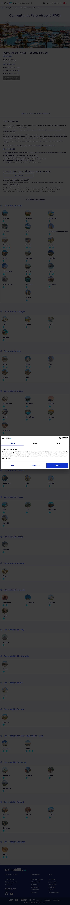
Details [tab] (35, 443)
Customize (34, 465)
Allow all (57, 465)
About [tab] (58, 443)
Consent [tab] (12, 443)
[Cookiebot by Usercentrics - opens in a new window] (60, 438)
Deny (12, 465)
